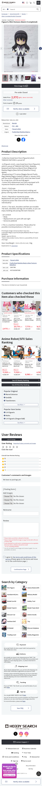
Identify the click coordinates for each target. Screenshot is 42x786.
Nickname (7, 509)
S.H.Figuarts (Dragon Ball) (15, 418)
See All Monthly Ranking (20, 385)
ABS (17, 126)
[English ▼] (23, 2)
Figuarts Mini (16, 129)
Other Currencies (8, 100)
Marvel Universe (12, 394)
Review (6, 520)
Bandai (14, 123)
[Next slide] (40, 48)
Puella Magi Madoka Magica (21, 132)
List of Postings (11, 439)
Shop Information (31, 765)
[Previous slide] (1, 48)
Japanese (14, 246)
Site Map (30, 769)
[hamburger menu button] (38, 3)
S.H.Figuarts (10, 412)
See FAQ (20, 708)
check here (31, 660)
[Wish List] (27, 2)
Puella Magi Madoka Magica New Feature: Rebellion (23, 264)
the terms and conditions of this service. (20, 558)
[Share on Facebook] (23, 140)
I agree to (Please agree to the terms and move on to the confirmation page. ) (21, 559)
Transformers (10, 400)
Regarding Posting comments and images (24, 443)
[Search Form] (34, 3)
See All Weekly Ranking (20, 380)
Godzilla (9, 397)
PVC (13, 126)
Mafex (8, 415)
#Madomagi (5, 146)
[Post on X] (19, 140)
